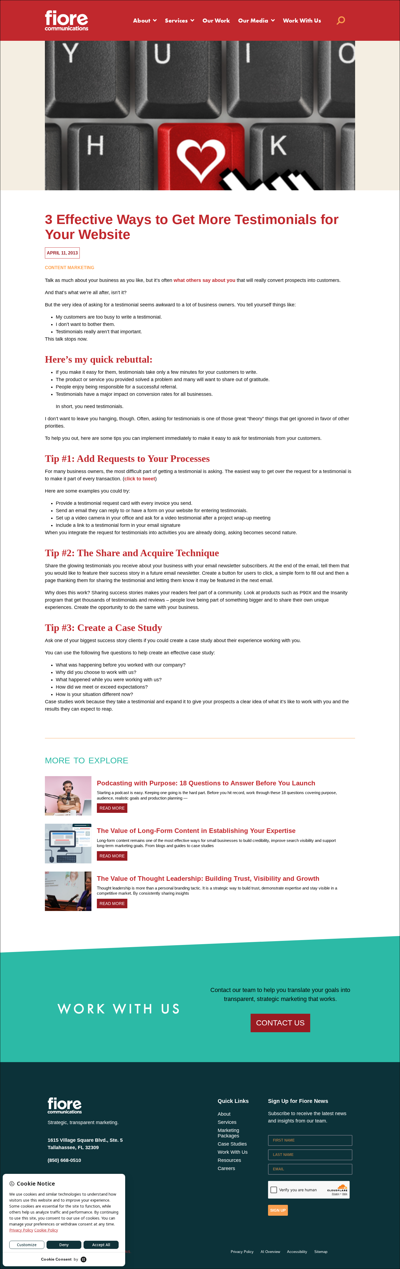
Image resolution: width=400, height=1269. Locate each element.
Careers (226, 1168)
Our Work (216, 20)
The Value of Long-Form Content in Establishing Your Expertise (196, 830)
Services (176, 20)
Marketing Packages (228, 1133)
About (141, 20)
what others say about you (204, 280)
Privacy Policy (242, 1252)
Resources (229, 1160)
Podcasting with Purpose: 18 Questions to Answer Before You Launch (206, 783)
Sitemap (320, 1252)
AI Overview (270, 1252)
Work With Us (302, 20)
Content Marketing (69, 267)
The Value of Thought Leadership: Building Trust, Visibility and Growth (208, 878)
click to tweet (139, 478)
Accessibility (297, 1252)
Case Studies (232, 1144)
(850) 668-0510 (64, 1160)
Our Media (253, 20)
